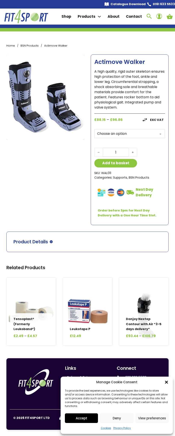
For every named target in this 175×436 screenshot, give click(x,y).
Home (10, 45)
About (114, 16)
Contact (134, 16)
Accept (81, 418)
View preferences (152, 418)
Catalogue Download (128, 4)
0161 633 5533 (164, 4)
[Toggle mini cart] (170, 16)
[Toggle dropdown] (99, 16)
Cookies (106, 428)
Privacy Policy (122, 428)
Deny (117, 418)
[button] (166, 382)
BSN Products (29, 45)
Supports (120, 177)
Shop (66, 16)
